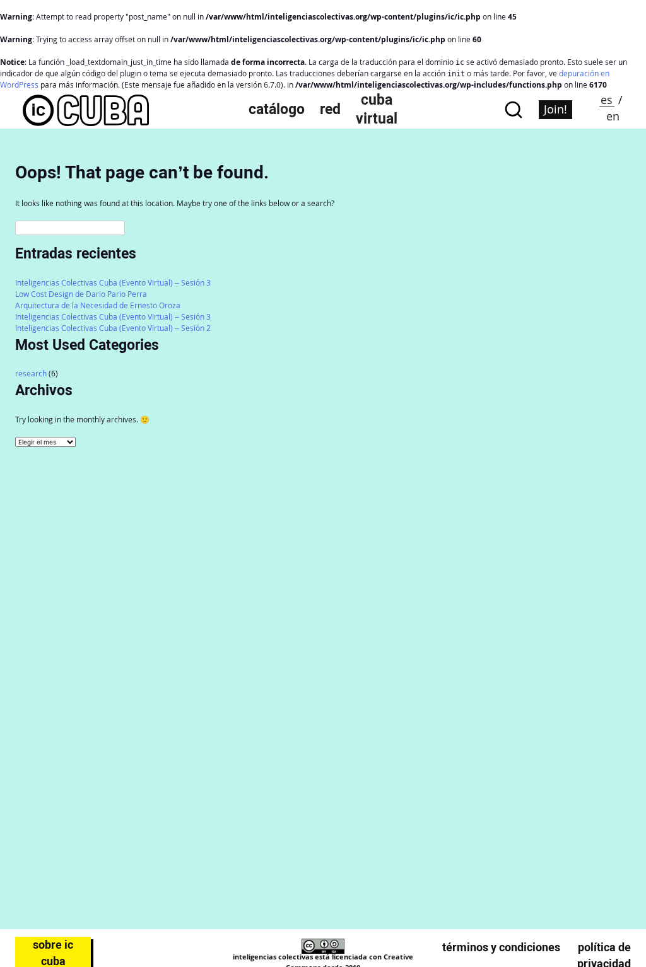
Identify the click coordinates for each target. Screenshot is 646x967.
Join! (555, 109)
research (31, 373)
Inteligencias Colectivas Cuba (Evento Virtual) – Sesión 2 (113, 328)
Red (330, 109)
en (613, 116)
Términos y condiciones (501, 947)
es (607, 99)
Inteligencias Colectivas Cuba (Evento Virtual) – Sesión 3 (113, 282)
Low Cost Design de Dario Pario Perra (81, 294)
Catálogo (277, 109)
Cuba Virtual (376, 109)
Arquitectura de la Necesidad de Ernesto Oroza (97, 305)
